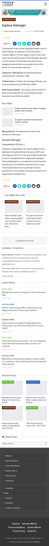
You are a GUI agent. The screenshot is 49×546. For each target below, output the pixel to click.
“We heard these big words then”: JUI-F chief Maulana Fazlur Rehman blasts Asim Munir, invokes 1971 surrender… (24, 343)
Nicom (37, 542)
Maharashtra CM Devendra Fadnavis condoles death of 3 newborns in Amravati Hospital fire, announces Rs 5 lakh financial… (24, 361)
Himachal (9, 503)
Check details (7, 276)
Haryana (9, 498)
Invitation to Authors (13, 508)
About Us (9, 456)
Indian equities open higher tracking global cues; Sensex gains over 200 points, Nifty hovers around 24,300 (22, 325)
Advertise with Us (12, 461)
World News (7, 289)
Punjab (5, 493)
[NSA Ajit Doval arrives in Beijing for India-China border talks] (12, 387)
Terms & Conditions (13, 466)
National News (8, 304)
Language (9, 488)
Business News (9, 19)
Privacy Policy (11, 476)
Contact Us (10, 481)
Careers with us (11, 471)
